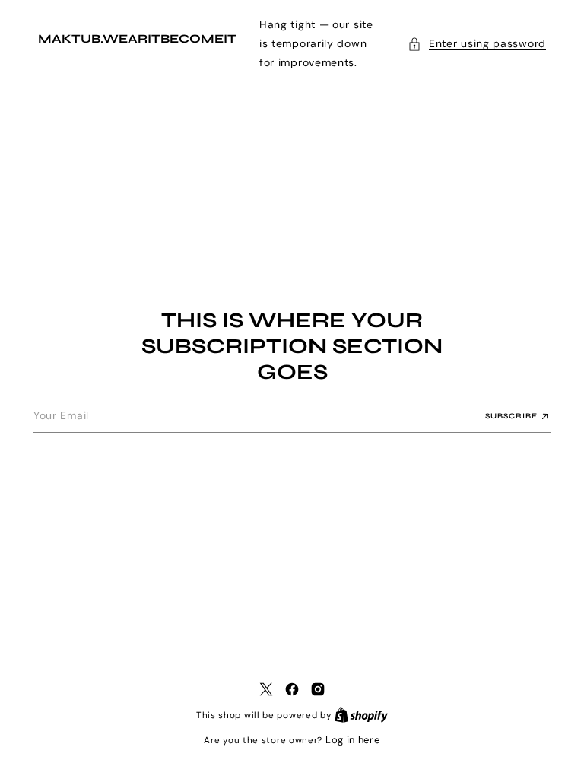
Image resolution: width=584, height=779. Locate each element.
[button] (465, 43)
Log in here (346, 739)
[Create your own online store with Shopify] (355, 714)
